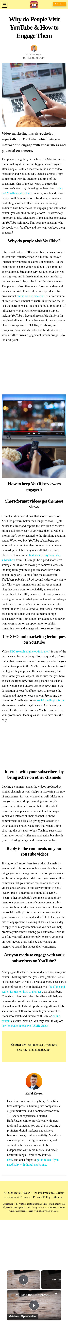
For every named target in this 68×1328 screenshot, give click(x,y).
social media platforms (50, 700)
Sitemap (58, 1197)
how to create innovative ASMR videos (25, 1025)
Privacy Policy (42, 1197)
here (9, 1160)
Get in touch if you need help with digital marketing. (37, 1046)
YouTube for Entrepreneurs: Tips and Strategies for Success (34, 1295)
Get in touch (59, 4)
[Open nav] (4, 5)
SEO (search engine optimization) (30, 651)
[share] (55, 1293)
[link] (11, 1294)
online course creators (30, 296)
